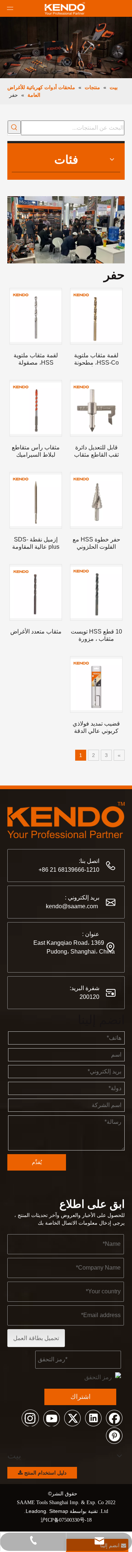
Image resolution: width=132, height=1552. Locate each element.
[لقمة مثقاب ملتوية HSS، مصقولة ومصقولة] (36, 316)
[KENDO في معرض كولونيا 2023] (66, 214)
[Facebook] (114, 1417)
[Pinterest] (114, 1435)
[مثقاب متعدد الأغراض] (36, 592)
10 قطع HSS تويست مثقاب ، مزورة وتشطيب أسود (96, 635)
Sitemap (58, 1511)
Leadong (36, 1511)
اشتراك (80, 1396)
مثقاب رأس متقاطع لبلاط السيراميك (36, 451)
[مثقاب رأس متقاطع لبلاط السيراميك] (36, 408)
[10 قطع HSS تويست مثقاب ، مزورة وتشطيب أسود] (96, 592)
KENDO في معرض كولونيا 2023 (84, 233)
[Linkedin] (93, 1417)
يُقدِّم (37, 1162)
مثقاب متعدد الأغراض (36, 631)
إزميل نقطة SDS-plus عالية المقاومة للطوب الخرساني (35, 543)
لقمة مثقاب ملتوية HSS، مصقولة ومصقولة (36, 359)
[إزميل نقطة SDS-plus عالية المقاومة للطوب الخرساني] (36, 500)
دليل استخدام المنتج (44, 1473)
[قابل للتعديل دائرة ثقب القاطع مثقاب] (96, 408)
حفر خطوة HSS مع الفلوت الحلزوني (96, 543)
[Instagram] (30, 1417)
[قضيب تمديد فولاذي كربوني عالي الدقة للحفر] (96, 684)
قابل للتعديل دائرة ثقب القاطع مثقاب (96, 451)
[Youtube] (51, 1417)
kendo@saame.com (72, 906)
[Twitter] (72, 1417)
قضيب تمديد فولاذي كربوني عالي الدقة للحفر (96, 727)
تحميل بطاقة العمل (36, 1338)
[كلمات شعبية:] (14, 127)
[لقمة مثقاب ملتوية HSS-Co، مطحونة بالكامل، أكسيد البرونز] (96, 316)
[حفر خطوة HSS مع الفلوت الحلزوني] (96, 500)
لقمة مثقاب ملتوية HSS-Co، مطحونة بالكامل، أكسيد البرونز (96, 359)
